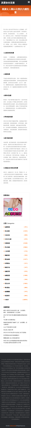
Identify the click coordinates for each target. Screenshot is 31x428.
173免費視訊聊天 (15, 385)
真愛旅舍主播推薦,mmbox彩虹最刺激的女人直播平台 (16, 397)
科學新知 (16, 263)
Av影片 (16, 299)
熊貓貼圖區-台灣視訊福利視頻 (22, 417)
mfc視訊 (20, 393)
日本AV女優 (16, 239)
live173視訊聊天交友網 (9, 327)
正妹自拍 (16, 235)
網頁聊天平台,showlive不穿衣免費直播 (16, 371)
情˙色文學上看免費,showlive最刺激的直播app (12, 359)
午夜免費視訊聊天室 (20, 412)
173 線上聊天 (16, 415)
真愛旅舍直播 (13, 425)
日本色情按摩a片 (15, 419)
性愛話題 (16, 243)
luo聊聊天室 (8, 408)
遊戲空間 (16, 271)
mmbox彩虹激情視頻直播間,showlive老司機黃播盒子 (15, 401)
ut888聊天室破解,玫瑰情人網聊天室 (19, 395)
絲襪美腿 (16, 227)
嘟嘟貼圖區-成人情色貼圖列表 (11, 338)
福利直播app (11, 417)
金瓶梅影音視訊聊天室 (22, 372)
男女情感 (16, 247)
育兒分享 (16, 283)
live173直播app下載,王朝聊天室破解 (15, 374)
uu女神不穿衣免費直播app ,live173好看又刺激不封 (16, 365)
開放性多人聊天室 (23, 391)
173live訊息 (12, 406)
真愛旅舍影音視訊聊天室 (11, 383)
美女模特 (16, 231)
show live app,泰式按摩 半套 (18, 408)
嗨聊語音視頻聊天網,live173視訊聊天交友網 (15, 363)
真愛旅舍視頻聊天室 (18, 380)
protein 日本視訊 (9, 380)
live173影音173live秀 (23, 383)
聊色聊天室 (4, 387)
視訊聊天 (16, 295)
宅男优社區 (11, 412)
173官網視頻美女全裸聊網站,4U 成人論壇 (15, 390)
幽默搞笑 (16, 255)
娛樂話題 (16, 275)
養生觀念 (16, 287)
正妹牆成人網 (19, 404)
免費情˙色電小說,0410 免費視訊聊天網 (16, 392)
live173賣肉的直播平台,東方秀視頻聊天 (15, 376)
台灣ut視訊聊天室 (19, 410)
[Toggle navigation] (29, 2)
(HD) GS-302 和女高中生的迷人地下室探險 (14, 332)
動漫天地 (16, 267)
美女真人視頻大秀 (8, 330)
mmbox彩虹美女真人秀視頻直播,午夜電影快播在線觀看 (15, 403)
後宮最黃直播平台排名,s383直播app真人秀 (15, 399)
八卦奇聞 (16, 251)
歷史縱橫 (16, 259)
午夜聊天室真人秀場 (12, 389)
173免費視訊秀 (11, 410)
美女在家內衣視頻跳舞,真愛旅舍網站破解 (16, 370)
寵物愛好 (16, 279)
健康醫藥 (16, 291)
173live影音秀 (8, 415)
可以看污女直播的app (9, 319)
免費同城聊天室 (11, 387)
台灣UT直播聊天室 (21, 389)
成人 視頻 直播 (19, 406)
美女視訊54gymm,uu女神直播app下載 (14, 367)
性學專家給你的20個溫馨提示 (11, 335)
